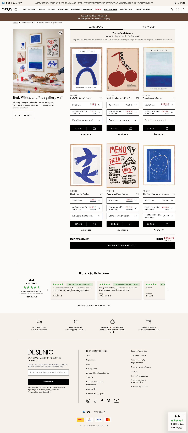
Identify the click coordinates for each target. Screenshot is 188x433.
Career (89, 364)
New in (41, 10)
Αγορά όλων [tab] (149, 27)
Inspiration (126, 10)
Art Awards (91, 389)
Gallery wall (110, 10)
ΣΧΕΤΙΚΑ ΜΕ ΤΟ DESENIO (97, 351)
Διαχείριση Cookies (139, 386)
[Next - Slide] (168, 290)
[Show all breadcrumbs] (15, 23)
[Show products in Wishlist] (177, 10)
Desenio (101, 426)
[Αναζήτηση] (172, 9)
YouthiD (89, 377)
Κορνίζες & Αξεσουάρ (81, 10)
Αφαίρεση (86, 134)
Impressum (91, 360)
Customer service (138, 355)
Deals (98, 10)
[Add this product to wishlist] (101, 98)
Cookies (134, 371)
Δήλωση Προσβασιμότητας (97, 373)
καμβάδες (63, 10)
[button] (177, 421)
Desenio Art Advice (139, 351)
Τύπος (89, 355)
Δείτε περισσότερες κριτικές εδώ (94, 305)
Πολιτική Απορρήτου (43, 392)
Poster (51, 10)
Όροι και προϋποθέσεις (141, 367)
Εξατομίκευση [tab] (96, 27)
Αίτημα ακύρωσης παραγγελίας (138, 381)
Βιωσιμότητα (92, 369)
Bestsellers (29, 10)
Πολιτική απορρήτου (139, 376)
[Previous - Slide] (47, 290)
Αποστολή (48, 381)
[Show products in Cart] (183, 10)
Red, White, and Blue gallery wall (48, 23)
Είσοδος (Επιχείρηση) (95, 394)
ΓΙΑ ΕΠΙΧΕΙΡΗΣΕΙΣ (143, 10)
